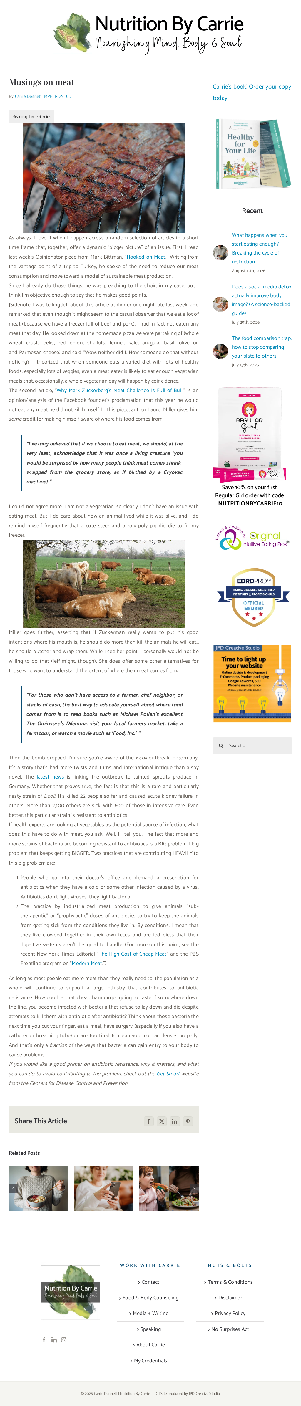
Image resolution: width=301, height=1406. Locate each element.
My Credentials (151, 1361)
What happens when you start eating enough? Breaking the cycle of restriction (38, 1167)
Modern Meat (87, 963)
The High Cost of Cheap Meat (132, 954)
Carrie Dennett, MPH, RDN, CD (43, 96)
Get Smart (168, 1074)
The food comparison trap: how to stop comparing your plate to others (169, 1167)
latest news (50, 777)
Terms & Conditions (230, 1282)
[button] (13, 1188)
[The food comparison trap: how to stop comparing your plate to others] (169, 1188)
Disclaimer (230, 1297)
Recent (252, 211)
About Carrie (150, 1345)
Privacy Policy (230, 1313)
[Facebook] (44, 1339)
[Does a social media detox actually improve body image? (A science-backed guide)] (103, 1188)
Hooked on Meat (146, 257)
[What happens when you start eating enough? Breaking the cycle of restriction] (38, 1188)
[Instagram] (63, 1339)
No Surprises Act (230, 1329)
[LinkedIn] (54, 1339)
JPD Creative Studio (204, 1394)
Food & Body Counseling (150, 1297)
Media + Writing (150, 1313)
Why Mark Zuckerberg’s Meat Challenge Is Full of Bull (120, 390)
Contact (150, 1282)
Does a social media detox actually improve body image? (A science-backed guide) (261, 300)
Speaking (151, 1329)
